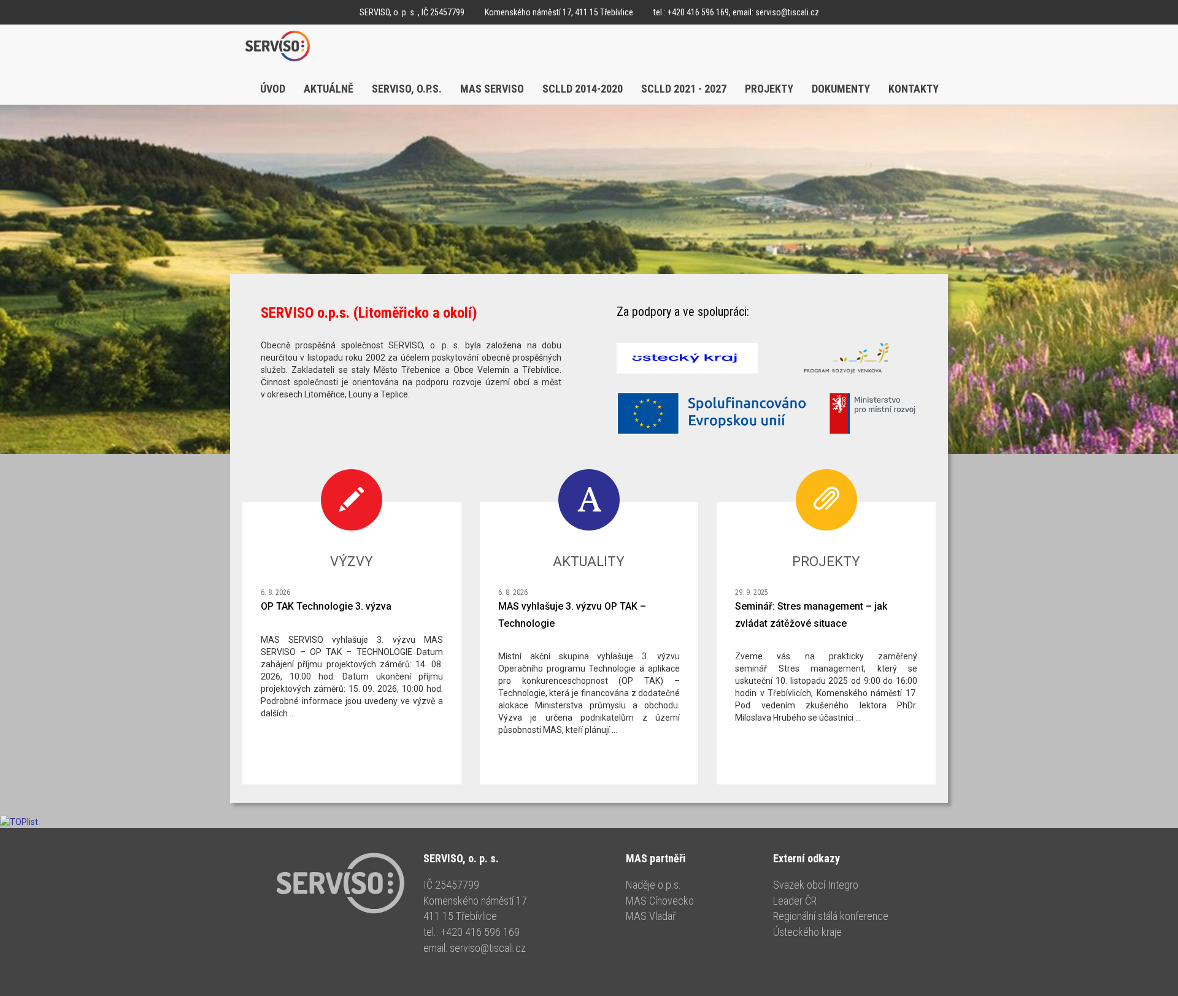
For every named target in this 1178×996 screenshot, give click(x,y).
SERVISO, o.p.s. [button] (407, 88)
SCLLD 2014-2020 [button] (582, 88)
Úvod (272, 88)
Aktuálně (328, 88)
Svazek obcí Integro (815, 884)
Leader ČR (795, 900)
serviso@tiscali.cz (787, 12)
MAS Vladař (651, 916)
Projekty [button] (769, 88)
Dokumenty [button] (841, 88)
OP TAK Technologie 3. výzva (326, 606)
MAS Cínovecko (660, 900)
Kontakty (913, 88)
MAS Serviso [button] (492, 88)
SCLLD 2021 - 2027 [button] (683, 88)
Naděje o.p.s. (653, 884)
